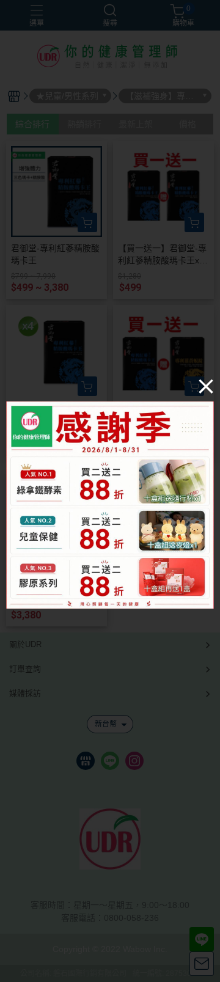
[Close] (206, 385)
